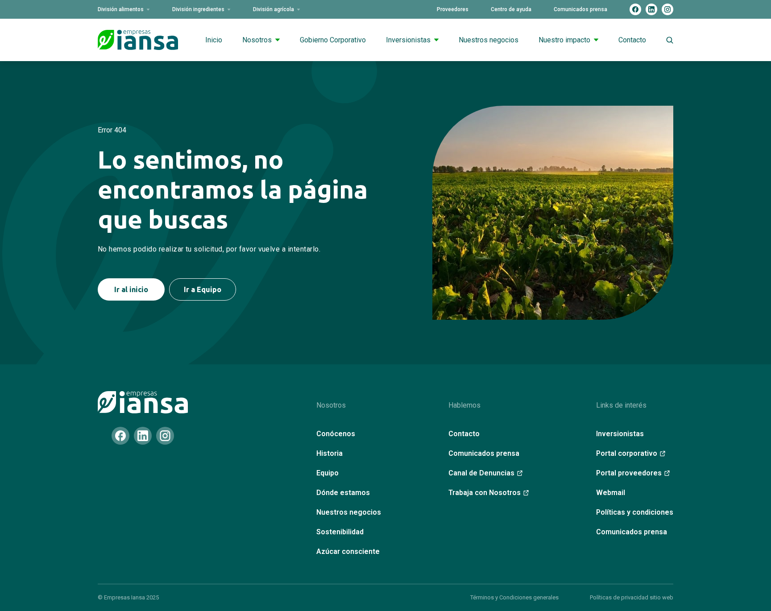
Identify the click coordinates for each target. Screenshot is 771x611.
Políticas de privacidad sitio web (631, 597)
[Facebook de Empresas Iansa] (635, 9)
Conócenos (335, 433)
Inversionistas (408, 40)
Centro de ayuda (511, 9)
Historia (329, 453)
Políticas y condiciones (634, 512)
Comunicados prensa (580, 9)
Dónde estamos (343, 492)
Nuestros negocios (488, 40)
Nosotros (257, 40)
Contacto (632, 40)
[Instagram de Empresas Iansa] (667, 9)
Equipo (327, 473)
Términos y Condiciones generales (514, 597)
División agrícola (273, 9)
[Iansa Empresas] (143, 402)
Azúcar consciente (348, 551)
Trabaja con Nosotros (484, 492)
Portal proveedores (629, 473)
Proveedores (452, 9)
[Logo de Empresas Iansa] (138, 40)
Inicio (213, 40)
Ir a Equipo (202, 289)
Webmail (610, 492)
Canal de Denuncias (481, 473)
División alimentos (121, 9)
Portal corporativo (626, 453)
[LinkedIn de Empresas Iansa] (651, 9)
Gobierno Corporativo (333, 40)
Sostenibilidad (340, 532)
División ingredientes (198, 9)
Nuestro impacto (564, 40)
